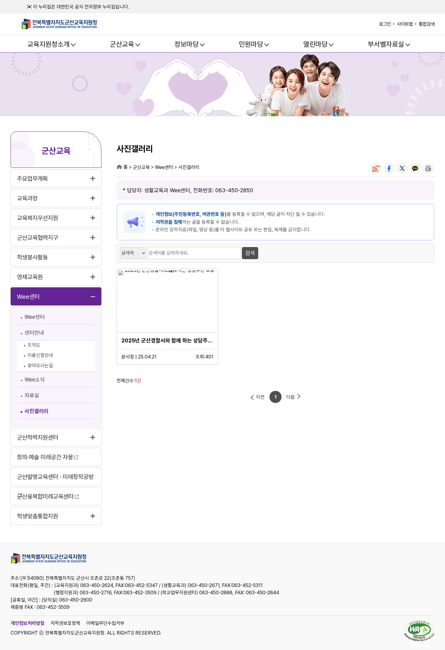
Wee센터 (28, 296)
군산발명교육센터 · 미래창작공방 (55, 476)
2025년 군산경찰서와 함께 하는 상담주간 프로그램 (167, 340)
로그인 (385, 24)
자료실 (32, 395)
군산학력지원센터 (37, 437)
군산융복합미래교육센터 (45, 496)
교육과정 (27, 198)
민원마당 (251, 44)
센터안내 (34, 332)
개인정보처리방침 (27, 623)
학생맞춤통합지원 (37, 516)
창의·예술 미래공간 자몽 (45, 457)
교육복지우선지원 (37, 218)
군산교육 (122, 44)
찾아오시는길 (40, 365)
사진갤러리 (37, 411)
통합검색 (426, 24)
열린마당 (315, 44)
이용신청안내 (40, 355)
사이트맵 (405, 24)
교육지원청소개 (48, 44)
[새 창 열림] (376, 168)
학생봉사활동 (32, 257)
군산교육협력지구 (37, 237)
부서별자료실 (386, 44)
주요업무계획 (32, 178)
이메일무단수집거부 (105, 623)
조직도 (34, 345)
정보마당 (186, 44)
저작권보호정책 (65, 623)
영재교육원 (30, 277)
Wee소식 (35, 379)
